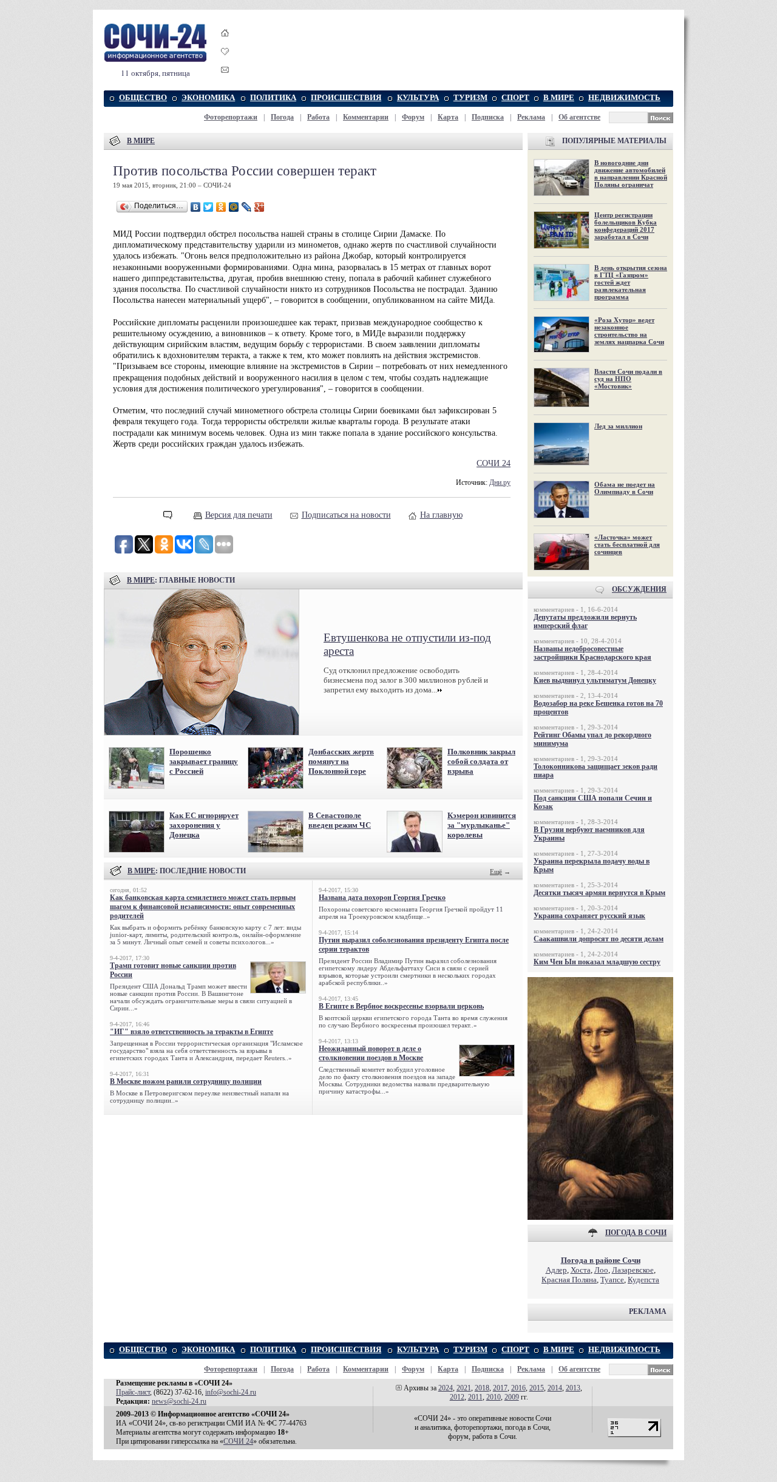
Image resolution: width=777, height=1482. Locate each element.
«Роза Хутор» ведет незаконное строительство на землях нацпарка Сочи (629, 330)
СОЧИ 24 (494, 463)
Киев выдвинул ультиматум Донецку (595, 680)
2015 (536, 1388)
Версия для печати (239, 514)
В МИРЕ (558, 97)
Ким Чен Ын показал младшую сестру (597, 962)
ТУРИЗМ (470, 97)
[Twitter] (208, 207)
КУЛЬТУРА (418, 97)
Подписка (488, 117)
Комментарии (365, 117)
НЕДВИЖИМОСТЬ (624, 97)
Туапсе (612, 1279)
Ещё (496, 871)
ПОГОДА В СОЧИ (636, 1232)
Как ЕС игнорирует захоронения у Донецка (204, 825)
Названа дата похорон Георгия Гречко (382, 897)
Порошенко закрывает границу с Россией (203, 761)
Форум (413, 117)
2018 (482, 1388)
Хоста (581, 1269)
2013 (573, 1388)
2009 (511, 1397)
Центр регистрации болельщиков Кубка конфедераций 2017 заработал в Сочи (625, 225)
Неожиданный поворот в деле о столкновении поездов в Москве (371, 1053)
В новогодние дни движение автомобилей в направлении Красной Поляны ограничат (630, 173)
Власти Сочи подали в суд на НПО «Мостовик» (628, 379)
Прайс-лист (133, 1392)
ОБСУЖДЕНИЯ (639, 589)
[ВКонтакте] (195, 207)
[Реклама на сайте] (600, 1217)
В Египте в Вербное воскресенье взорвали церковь (401, 1006)
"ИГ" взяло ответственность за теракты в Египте (191, 1031)
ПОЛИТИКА (273, 97)
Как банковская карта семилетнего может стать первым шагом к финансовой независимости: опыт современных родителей (203, 906)
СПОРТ (515, 97)
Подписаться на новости (346, 514)
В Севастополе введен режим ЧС (339, 820)
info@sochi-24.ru (230, 1392)
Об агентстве (579, 117)
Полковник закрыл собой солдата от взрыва (481, 761)
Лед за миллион (618, 426)
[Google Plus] (259, 207)
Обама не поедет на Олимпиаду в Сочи (624, 488)
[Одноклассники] (221, 207)
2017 (500, 1388)
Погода (282, 117)
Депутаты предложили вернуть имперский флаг (585, 621)
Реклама (531, 117)
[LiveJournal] (246, 207)
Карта (448, 117)
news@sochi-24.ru (179, 1401)
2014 (555, 1388)
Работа (318, 117)
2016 (518, 1388)
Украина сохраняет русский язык (589, 916)
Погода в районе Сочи (600, 1260)
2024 (445, 1388)
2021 (463, 1388)
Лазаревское (633, 1269)
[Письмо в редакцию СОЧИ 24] (225, 71)
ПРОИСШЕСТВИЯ (346, 97)
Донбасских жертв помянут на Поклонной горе (341, 761)
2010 (493, 1397)
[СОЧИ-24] (155, 59)
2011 (475, 1397)
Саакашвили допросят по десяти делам (598, 939)
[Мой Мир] (234, 207)
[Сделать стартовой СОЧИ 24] (225, 44)
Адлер (556, 1269)
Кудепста (643, 1279)
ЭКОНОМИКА (208, 97)
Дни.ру (500, 483)
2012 (457, 1397)
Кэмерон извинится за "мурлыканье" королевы (481, 825)
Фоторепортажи (230, 117)
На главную (441, 514)
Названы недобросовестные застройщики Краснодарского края (592, 653)
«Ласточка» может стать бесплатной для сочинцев (627, 544)
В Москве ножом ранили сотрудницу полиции (186, 1081)
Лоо (601, 1269)
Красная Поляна (569, 1279)
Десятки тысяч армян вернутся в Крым (599, 892)
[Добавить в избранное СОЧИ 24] (225, 62)
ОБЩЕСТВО (143, 97)
